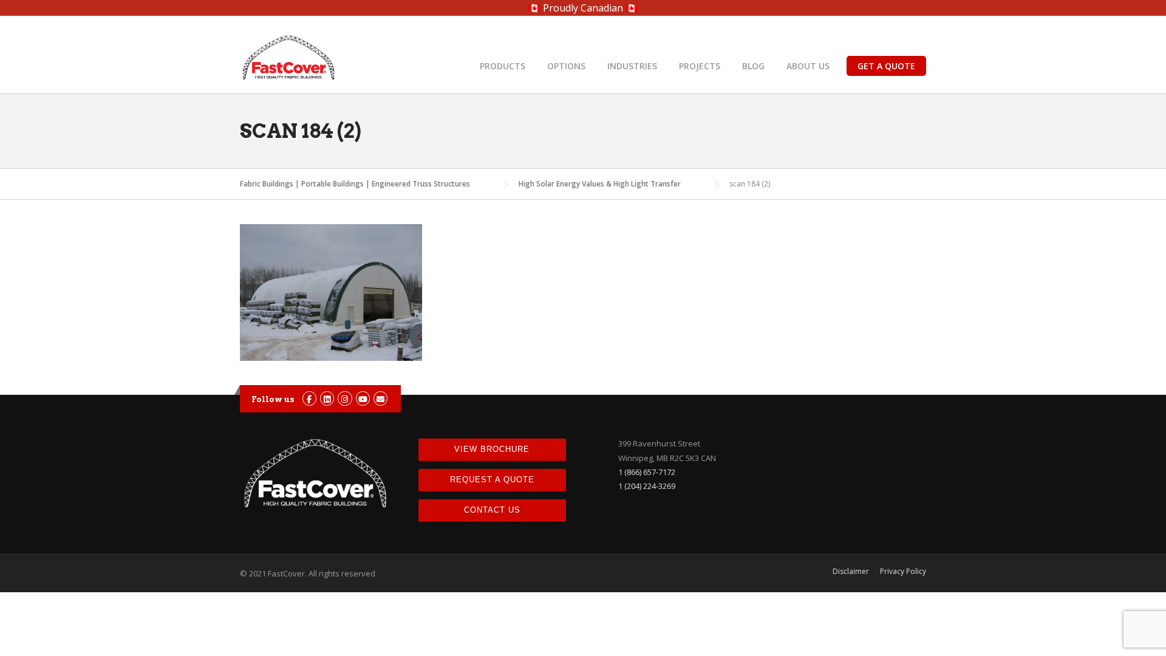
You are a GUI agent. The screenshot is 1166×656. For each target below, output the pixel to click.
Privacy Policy (903, 571)
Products (502, 66)
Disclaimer (851, 571)
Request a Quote (492, 479)
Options (566, 66)
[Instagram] (345, 399)
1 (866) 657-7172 (646, 471)
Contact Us (492, 509)
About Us (808, 66)
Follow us (273, 399)
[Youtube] (363, 399)
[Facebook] (309, 399)
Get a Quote (886, 66)
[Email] (380, 399)
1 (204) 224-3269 (646, 485)
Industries (632, 66)
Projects (699, 66)
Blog (753, 66)
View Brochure (492, 449)
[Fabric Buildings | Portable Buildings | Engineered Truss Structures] (288, 56)
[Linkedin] (327, 399)
